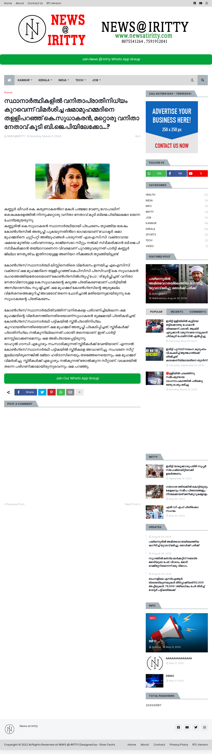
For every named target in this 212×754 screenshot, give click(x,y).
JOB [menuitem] (95, 80)
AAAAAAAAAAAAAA (179, 658)
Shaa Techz (107, 745)
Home (8, 3)
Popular (156, 312)
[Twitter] (42, 392)
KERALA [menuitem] (44, 80)
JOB (177, 218)
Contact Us (35, 3)
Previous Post (15, 504)
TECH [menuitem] (79, 80)
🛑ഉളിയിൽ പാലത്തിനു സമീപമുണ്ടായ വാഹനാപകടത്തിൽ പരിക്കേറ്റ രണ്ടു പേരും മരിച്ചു (184, 379)
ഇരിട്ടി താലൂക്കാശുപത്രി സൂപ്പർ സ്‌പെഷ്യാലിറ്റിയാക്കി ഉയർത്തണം (186, 470)
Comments (197, 312)
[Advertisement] (177, 423)
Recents (177, 312)
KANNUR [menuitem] (24, 80)
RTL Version (54, 3)
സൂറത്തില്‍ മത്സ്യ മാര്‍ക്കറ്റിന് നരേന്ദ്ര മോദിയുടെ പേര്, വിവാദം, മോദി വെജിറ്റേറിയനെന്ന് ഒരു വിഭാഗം (173, 562)
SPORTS (177, 234)
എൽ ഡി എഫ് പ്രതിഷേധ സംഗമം (182, 509)
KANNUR (177, 223)
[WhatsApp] (61, 392)
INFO (177, 206)
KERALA (177, 229)
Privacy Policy (179, 745)
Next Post (132, 504)
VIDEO (177, 246)
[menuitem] (9, 80)
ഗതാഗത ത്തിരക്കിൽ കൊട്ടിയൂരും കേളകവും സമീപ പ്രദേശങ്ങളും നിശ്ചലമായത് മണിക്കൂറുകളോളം (187, 490)
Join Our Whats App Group (77, 378)
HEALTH (177, 195)
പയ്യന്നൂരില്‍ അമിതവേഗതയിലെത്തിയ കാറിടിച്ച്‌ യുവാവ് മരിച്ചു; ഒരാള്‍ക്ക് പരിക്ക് (175, 283)
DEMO (170, 676)
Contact (159, 745)
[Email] (70, 392)
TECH (177, 240)
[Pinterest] (51, 392)
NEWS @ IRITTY (68, 745)
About (20, 3)
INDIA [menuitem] (62, 80)
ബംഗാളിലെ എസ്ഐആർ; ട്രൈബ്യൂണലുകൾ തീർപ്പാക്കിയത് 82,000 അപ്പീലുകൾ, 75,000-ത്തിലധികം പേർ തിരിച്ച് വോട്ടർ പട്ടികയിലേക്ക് (177, 584)
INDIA (177, 200)
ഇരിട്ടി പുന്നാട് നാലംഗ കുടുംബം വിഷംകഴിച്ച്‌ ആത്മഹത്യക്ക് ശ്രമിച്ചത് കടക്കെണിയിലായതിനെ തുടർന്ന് (186, 354)
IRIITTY (177, 212)
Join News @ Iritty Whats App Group (111, 59)
